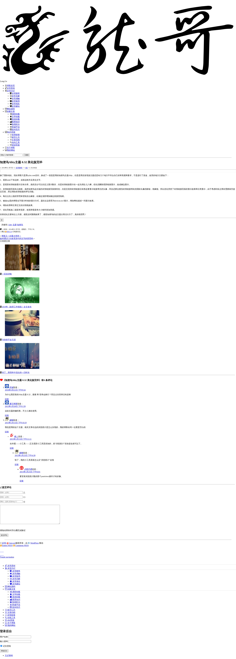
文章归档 (16, 140)
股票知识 (16, 122)
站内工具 (16, 142)
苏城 (11, 387)
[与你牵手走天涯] (22, 335)
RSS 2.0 (9, 232)
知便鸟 (20, 225)
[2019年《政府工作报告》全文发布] (22, 302)
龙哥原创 (11, 88)
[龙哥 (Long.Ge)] (118, 40)
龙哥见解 (16, 96)
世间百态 (16, 129)
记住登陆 (6, 646)
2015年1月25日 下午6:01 (30, 472)
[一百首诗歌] (22, 270)
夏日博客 (13, 404)
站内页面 (11, 132)
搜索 (27, 155)
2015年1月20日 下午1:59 (15, 406)
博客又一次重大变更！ (11, 236)
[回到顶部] (118, 550)
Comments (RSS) (22, 545)
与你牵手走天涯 (9, 340)
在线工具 (11, 618)
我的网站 (11, 150)
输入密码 (4, 641)
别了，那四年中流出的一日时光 (16, 372)
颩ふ (16, 436)
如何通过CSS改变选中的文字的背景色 (16, 238)
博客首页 (11, 85)
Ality (10, 225)
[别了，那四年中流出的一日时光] (22, 368)
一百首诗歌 (7, 274)
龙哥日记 (11, 91)
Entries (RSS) (7, 545)
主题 (15, 225)
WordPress (34, 543)
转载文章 (11, 111)
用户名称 (4, 637)
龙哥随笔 (16, 93)
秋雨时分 (16, 124)
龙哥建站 (16, 106)
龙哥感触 (16, 98)
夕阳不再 (28, 469)
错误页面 (16, 145)
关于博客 (11, 148)
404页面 (10, 620)
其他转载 (16, 119)
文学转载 (16, 117)
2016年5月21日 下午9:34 (15, 390)
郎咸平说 (16, 127)
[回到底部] (118, 554)
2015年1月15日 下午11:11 (20, 439)
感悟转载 (16, 114)
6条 (26, 168)
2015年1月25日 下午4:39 (25, 455)
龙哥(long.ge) (9, 543)
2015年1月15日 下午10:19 (16, 423)
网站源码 (11, 109)
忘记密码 (9, 655)
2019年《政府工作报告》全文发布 (16, 307)
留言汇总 (16, 137)
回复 (7, 399)
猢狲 (11, 420)
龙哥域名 (16, 104)
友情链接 (16, 135)
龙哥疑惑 (16, 101)
